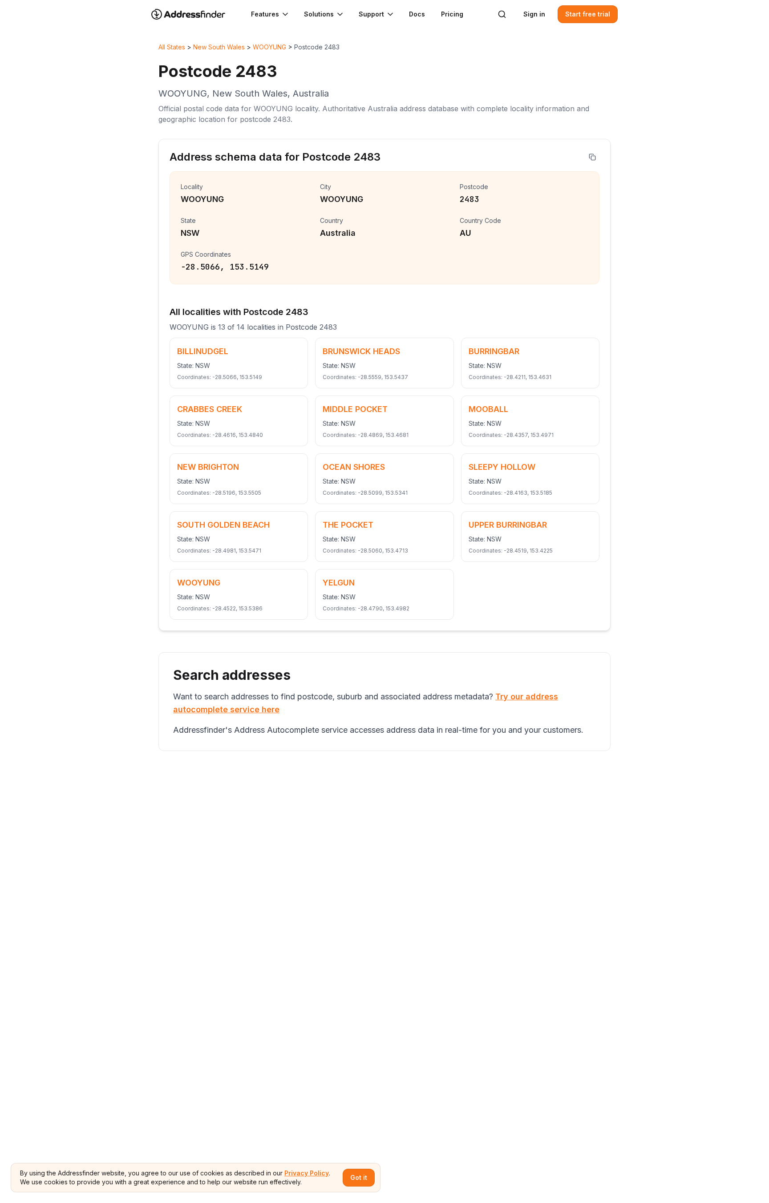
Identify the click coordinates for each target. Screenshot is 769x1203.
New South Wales (219, 47)
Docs (417, 14)
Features (265, 14)
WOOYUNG (269, 47)
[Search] (502, 14)
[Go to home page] (194, 14)
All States (171, 47)
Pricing (452, 14)
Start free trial (587, 14)
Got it (358, 1177)
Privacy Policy (306, 1173)
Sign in (534, 14)
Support (371, 14)
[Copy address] (592, 157)
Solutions (319, 14)
